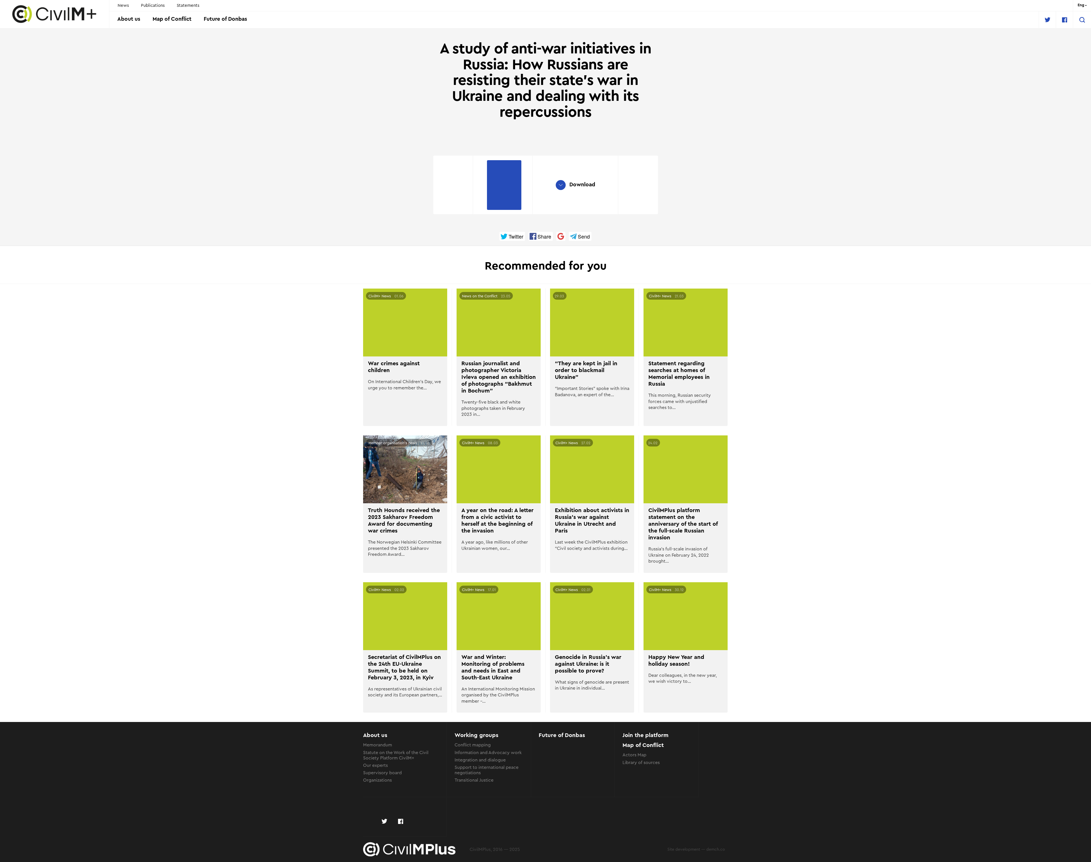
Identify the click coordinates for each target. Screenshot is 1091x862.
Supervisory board (382, 772)
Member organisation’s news (392, 443)
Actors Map (634, 754)
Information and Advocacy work (488, 752)
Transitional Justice (474, 779)
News (123, 5)
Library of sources (641, 762)
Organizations (377, 779)
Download (581, 184)
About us (128, 19)
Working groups (476, 735)
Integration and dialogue (480, 759)
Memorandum (377, 744)
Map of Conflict (172, 19)
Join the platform (645, 735)
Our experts (375, 765)
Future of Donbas (225, 19)
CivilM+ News (379, 296)
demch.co (715, 849)
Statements (188, 5)
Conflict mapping (473, 744)
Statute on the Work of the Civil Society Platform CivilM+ (395, 755)
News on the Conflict (479, 296)
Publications (153, 5)
